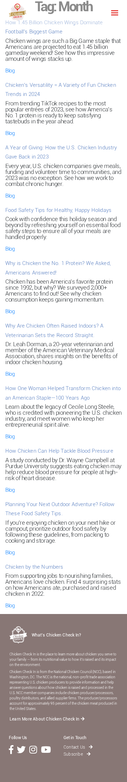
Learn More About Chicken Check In (45, 719)
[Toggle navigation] (114, 12)
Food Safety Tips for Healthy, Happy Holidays (58, 210)
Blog (9, 70)
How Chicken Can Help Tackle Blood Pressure (59, 451)
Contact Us (75, 747)
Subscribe (74, 754)
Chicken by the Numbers (34, 567)
